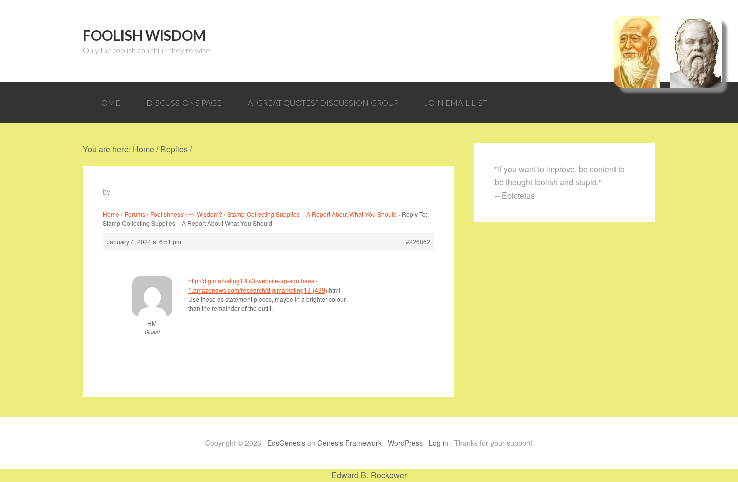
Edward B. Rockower (369, 475)
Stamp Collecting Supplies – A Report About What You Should (312, 214)
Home (111, 214)
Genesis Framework (349, 443)
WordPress (405, 443)
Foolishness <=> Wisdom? (186, 214)
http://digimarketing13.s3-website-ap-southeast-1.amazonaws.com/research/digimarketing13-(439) (257, 285)
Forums (135, 214)
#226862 (418, 241)
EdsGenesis (286, 443)
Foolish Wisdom (144, 35)
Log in (438, 443)
